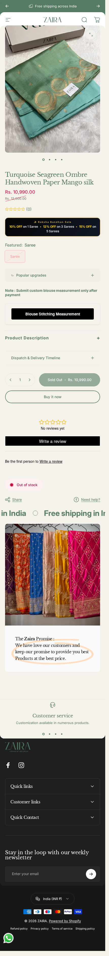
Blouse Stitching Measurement (52, 314)
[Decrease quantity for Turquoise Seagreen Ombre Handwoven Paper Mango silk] (10, 379)
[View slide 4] (62, 734)
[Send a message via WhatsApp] (8, 938)
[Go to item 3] (56, 160)
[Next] (98, 6)
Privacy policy (40, 928)
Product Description (52, 338)
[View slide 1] (44, 734)
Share (17, 499)
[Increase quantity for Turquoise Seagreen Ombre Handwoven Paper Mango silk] (29, 379)
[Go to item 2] (50, 160)
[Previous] (7, 6)
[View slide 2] (50, 734)
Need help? (90, 499)
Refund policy (19, 928)
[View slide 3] (56, 734)
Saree (15, 256)
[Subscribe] (91, 874)
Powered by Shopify (65, 921)
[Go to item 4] (62, 160)
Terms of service (62, 928)
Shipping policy (85, 928)
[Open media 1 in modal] (91, 35)
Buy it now (53, 397)
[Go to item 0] (44, 160)
